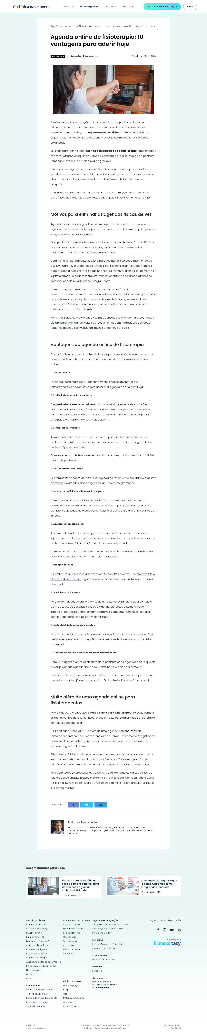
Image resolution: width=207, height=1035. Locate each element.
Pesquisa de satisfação (104, 948)
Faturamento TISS (35, 937)
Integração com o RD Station (107, 944)
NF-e (28, 978)
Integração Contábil (36, 953)
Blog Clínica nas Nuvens (64, 26)
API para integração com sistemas (110, 924)
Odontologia (69, 937)
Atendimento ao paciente (76, 920)
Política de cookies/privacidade (36, 1026)
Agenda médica (71, 924)
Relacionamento (71, 932)
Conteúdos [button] (110, 6)
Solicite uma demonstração (162, 6)
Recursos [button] (68, 6)
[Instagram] (164, 929)
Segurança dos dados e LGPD (107, 928)
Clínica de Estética (72, 949)
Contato (67, 1002)
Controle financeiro (36, 924)
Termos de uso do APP (37, 993)
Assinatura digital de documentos (43, 961)
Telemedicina (70, 941)
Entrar (190, 6)
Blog (65, 989)
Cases (66, 993)
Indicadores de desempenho (41, 966)
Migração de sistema (37, 1002)
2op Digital (176, 1028)
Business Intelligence (36, 949)
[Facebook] (158, 929)
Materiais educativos (73, 998)
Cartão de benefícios (37, 945)
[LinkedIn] (179, 929)
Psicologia (68, 945)
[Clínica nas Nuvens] (30, 6)
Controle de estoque (36, 957)
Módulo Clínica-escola (103, 959)
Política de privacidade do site (41, 998)
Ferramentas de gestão (38, 941)
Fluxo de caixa (33, 970)
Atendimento (86, 26)
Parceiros (128, 6)
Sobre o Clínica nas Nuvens (40, 989)
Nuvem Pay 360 (34, 932)
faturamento (127, 612)
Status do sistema (35, 1006)
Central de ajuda (71, 1006)
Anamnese (68, 953)
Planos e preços (71, 985)
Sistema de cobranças (38, 928)
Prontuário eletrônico (73, 928)
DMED (29, 974)
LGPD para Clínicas (102, 932)
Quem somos (33, 985)
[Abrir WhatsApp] (200, 1028)
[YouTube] (172, 929)
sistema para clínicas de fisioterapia (85, 500)
